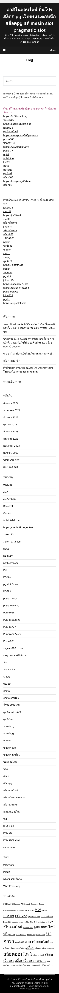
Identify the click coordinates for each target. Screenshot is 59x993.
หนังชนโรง (8, 120)
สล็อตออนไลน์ (10, 790)
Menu (53, 50)
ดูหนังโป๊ (7, 261)
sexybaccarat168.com (15, 655)
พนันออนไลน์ (10, 761)
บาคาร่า (7, 249)
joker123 (8, 127)
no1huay (8, 555)
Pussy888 (8, 641)
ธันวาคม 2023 (10, 417)
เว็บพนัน (7, 832)
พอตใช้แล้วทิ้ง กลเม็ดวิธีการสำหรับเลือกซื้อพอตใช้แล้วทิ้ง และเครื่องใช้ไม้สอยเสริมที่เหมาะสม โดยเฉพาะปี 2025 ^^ (28, 342)
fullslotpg (8, 158)
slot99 (6, 219)
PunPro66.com (11, 619)
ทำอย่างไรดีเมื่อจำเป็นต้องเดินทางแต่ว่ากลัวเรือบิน (28, 353)
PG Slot (7, 577)
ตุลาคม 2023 (10, 424)
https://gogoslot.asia (14, 303)
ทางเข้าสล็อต (40, 935)
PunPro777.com (12, 634)
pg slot (7, 276)
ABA (5, 491)
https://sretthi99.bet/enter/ (18, 527)
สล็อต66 (7, 184)
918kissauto (15, 904)
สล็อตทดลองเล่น (48, 948)
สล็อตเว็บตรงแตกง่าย (14, 797)
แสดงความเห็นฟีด (12, 879)
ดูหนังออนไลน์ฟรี (12, 712)
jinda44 (7, 226)
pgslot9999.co (11, 605)
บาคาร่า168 (9, 142)
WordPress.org (11, 886)
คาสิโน (6, 690)
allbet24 (7, 272)
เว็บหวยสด (26, 965)
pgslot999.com (34, 917)
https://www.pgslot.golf (16, 146)
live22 (6, 162)
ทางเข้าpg (8, 733)
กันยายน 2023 (10, 431)
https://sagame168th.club (17, 123)
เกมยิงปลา (8, 825)
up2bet (7, 683)
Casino (7, 513)
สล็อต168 (8, 177)
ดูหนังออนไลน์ (10, 131)
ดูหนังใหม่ (8, 719)
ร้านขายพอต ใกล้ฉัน (18, 948)
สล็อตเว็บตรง (10, 222)
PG (5, 569)
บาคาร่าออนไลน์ (11, 754)
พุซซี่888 (7, 245)
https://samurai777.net (15, 283)
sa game (22, 922)
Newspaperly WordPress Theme (34, 987)
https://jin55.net (12, 215)
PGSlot (7, 591)
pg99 (6, 154)
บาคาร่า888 (9, 747)
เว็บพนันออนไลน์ (11, 840)
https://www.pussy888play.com (20, 135)
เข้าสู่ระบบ (8, 864)
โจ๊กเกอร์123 (48, 965)
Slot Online (9, 669)
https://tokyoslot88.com (16, 287)
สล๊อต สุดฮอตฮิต (11, 360)
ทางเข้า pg (8, 726)
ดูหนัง (6, 165)
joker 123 (8, 280)
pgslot (6, 241)
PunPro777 (9, 626)
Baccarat (8, 506)
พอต (5, 769)
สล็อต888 (8, 234)
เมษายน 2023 (10, 467)
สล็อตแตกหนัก (10, 804)
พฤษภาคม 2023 (11, 460)
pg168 (44, 911)
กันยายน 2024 (10, 403)
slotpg (6, 257)
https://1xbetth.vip (13, 264)
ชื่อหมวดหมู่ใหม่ (11, 705)
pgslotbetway (10, 291)
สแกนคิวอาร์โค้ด (11, 811)
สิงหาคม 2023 (10, 438)
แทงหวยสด (9, 847)
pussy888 (8, 139)
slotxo (6, 253)
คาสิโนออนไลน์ (11, 697)
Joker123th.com (12, 541)
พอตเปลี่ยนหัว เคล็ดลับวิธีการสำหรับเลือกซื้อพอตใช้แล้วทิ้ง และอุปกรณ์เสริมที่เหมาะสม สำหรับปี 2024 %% (29, 328)
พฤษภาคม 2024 (11, 410)
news (6, 548)
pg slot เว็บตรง (11, 584)
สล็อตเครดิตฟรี (38, 955)
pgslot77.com (10, 598)
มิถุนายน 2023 (11, 452)
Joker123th (29, 911)
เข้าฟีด (6, 872)
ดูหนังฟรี (7, 169)
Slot (5, 662)
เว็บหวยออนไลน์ (37, 965)
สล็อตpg (7, 783)
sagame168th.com (13, 648)
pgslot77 (8, 150)
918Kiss (7, 484)
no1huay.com (10, 562)
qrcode (15, 922)
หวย (5, 818)
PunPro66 (8, 612)
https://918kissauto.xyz (16, 116)
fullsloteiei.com (11, 520)
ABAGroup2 (9, 498)
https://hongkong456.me (17, 181)
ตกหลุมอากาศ (21, 935)
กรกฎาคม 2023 (11, 445)
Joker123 (8, 534)
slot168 (7, 211)
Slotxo (6, 676)
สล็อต (6, 776)
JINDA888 (8, 238)
